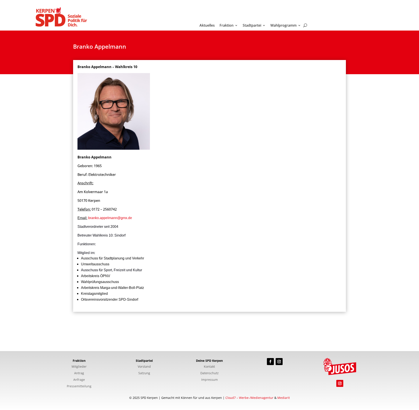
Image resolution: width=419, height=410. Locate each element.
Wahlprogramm (283, 26)
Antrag (79, 373)
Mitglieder (79, 367)
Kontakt (209, 367)
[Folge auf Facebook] (270, 361)
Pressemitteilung (79, 386)
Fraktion (227, 26)
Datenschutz (209, 373)
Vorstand (144, 367)
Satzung (144, 373)
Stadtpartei (252, 26)
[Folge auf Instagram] (279, 361)
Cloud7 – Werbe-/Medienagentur (249, 398)
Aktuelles (207, 26)
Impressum (209, 380)
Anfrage (79, 380)
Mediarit (283, 398)
